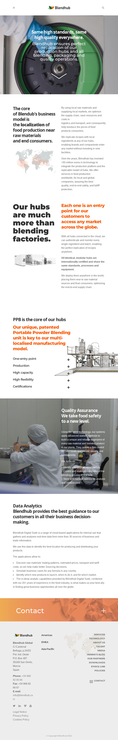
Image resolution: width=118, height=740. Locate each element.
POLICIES (99, 670)
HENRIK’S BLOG (96, 654)
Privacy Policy (20, 715)
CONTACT (99, 680)
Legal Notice (20, 712)
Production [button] (21, 365)
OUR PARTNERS (96, 658)
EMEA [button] (44, 642)
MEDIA (101, 650)
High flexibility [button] (23, 379)
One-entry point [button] (24, 359)
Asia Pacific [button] (47, 649)
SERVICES (99, 634)
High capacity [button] (23, 372)
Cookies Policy (21, 719)
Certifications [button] (22, 386)
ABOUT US (99, 642)
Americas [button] (46, 635)
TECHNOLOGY (97, 638)
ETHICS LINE (98, 666)
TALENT (100, 646)
